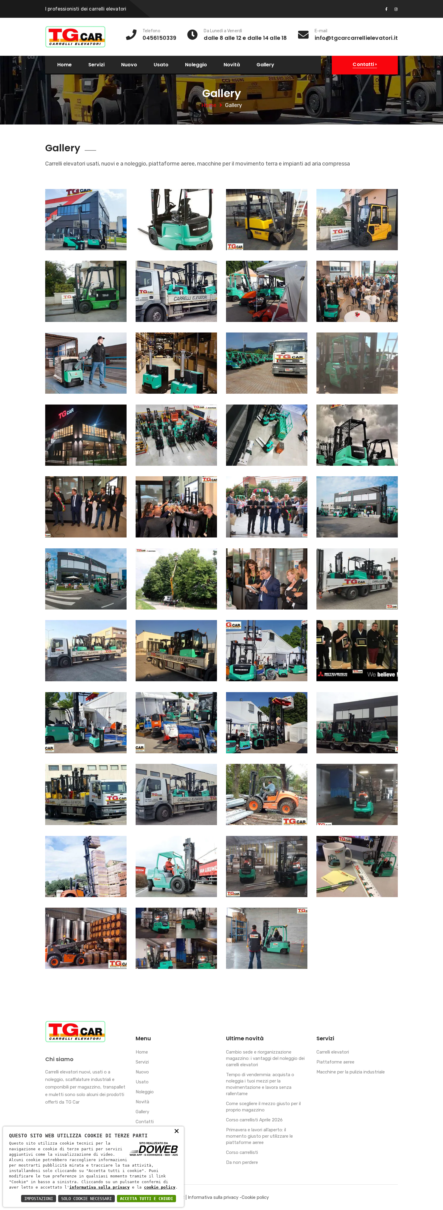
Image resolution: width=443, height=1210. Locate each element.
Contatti (145, 1121)
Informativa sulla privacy (213, 1197)
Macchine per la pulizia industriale (350, 1072)
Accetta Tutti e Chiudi (146, 1198)
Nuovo (129, 65)
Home (64, 65)
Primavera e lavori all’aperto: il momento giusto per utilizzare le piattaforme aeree (259, 1136)
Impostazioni (38, 1198)
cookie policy (159, 1187)
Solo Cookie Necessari (86, 1198)
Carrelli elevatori (332, 1052)
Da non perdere (242, 1162)
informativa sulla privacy (99, 1187)
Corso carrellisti (242, 1152)
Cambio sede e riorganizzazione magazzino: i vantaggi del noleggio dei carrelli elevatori (265, 1058)
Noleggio (196, 65)
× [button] (176, 1130)
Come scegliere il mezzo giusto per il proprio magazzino (263, 1107)
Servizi (96, 65)
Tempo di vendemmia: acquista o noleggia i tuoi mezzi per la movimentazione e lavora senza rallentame (260, 1084)
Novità (232, 65)
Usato (161, 65)
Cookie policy (255, 1197)
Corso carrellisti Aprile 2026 (254, 1120)
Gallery (265, 65)
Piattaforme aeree (335, 1062)
